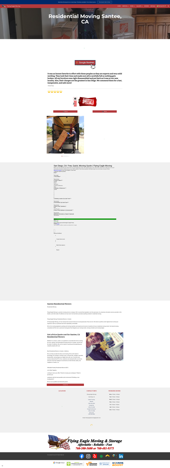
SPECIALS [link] (152, 6)
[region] (85, 2)
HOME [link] (119, 6)
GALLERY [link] (138, 6)
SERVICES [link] (124, 6)
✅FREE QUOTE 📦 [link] (161, 6)
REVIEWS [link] (146, 6)
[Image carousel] (65, 136)
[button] (168, 6)
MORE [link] (131, 6)
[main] (85, 19)
